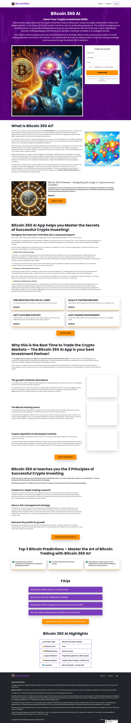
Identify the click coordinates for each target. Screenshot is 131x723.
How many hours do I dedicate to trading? (49, 597)
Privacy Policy (114, 720)
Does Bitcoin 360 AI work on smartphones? (49, 589)
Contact (108, 4)
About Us (102, 676)
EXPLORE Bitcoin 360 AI (65, 537)
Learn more (57, 201)
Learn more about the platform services (65, 621)
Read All (51, 195)
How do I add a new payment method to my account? (55, 612)
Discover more (65, 457)
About (100, 4)
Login (116, 4)
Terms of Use (104, 720)
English (110, 721)
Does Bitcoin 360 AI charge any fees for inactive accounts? (56, 605)
